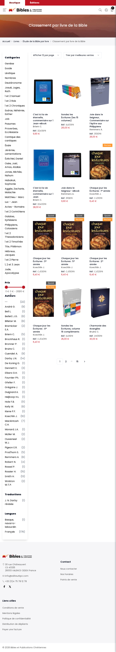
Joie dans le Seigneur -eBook (70, 190)
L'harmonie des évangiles (98, 328)
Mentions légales (11, 613)
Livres (16, 41)
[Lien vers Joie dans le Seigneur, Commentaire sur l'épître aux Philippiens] (100, 91)
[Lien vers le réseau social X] (9, 586)
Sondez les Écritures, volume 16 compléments (70, 328)
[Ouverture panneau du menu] (4, 10)
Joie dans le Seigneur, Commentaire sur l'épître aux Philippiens (99, 122)
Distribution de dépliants (15, 624)
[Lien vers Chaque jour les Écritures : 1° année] (100, 165)
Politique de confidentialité (16, 618)
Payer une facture (12, 629)
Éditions (34, 2)
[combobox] (46, 55)
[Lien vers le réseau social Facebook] (4, 586)
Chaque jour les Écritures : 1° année (100, 190)
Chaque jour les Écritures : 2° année (98, 263)
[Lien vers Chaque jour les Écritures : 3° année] (43, 235)
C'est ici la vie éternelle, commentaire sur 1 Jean (43, 193)
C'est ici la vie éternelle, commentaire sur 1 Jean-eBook (43, 120)
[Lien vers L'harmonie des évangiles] (100, 302)
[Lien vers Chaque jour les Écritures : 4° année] (43, 302)
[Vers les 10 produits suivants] (84, 361)
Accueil (6, 41)
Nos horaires (66, 574)
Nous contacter (68, 568)
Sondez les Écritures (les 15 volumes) (69, 117)
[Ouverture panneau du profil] (106, 10)
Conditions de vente (13, 607)
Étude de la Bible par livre (36, 41)
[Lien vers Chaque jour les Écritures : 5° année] (71, 235)
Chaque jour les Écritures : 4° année (41, 330)
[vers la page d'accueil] (29, 556)
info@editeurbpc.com (16, 575)
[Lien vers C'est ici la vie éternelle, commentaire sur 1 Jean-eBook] (43, 91)
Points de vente (68, 579)
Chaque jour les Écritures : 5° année (70, 263)
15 (77, 361)
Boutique (14, 2)
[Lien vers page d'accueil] (35, 10)
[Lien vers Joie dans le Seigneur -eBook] (71, 165)
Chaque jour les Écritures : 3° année (41, 263)
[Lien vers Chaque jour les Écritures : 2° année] (100, 235)
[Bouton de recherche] (100, 10)
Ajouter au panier (43, 88)
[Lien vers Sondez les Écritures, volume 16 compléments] (71, 302)
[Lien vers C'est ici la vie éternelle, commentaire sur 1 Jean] (43, 165)
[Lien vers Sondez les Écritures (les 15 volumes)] (71, 91)
